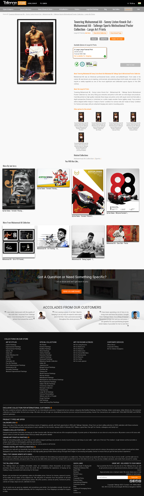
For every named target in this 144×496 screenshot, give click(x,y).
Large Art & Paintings (46, 392)
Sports (97, 159)
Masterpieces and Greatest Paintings (51, 380)
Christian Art (44, 369)
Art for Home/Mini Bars (81, 353)
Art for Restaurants (79, 355)
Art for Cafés (77, 359)
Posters (77, 9)
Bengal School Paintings (47, 367)
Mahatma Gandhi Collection (48, 361)
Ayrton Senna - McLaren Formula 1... (117, 213)
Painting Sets (44, 390)
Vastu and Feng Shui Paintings (49, 402)
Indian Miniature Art (12, 355)
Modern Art (9, 357)
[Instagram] (137, 481)
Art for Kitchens (78, 349)
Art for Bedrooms (79, 347)
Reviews (76, 472)
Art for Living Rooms (80, 345)
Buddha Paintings (45, 349)
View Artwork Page (115, 33)
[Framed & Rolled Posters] (25, 430)
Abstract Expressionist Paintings (16, 371)
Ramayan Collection (46, 388)
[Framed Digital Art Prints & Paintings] (35, 447)
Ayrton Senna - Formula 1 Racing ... (12, 211)
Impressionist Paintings (13, 349)
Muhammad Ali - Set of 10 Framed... (13, 259)
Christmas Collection (46, 386)
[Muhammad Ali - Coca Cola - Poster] (123, 233)
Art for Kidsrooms (79, 351)
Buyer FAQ (76, 470)
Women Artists (44, 375)
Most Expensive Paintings (48, 382)
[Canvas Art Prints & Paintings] (28, 437)
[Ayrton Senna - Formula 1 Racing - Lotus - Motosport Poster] (18, 189)
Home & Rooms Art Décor (45, 9)
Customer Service (79, 484)
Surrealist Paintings (12, 369)
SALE (138, 9)
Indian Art (9, 353)
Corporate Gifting (112, 347)
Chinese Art (43, 371)
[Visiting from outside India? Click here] (51, 408)
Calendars (128, 9)
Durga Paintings (45, 398)
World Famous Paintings (47, 373)
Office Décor (111, 345)
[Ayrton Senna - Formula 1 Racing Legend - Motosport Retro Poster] (53, 178)
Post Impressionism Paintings (15, 365)
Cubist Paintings (11, 345)
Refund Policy (77, 474)
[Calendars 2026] (16, 422)
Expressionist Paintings (13, 347)
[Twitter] (131, 481)
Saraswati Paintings (46, 359)
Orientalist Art (10, 361)
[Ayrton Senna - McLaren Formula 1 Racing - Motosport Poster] (123, 190)
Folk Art (8, 359)
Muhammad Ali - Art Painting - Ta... (47, 248)
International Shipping (80, 482)
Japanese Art (44, 365)
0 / (130, 3)
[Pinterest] (140, 481)
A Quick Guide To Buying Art (82, 466)
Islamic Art (9, 351)
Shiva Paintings (44, 351)
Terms (75, 476)
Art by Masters (63, 9)
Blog (105, 9)
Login (29, 3)
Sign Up (34, 3)
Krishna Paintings (45, 347)
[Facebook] (134, 481)
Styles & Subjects (8, 9)
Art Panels (43, 345)
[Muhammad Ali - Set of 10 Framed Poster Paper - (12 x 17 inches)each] (18, 241)
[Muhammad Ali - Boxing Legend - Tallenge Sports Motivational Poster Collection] (88, 241)
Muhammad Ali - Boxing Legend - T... (83, 259)
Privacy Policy (77, 480)
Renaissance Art (11, 367)
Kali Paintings (44, 400)
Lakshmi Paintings (45, 357)
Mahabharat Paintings (47, 377)
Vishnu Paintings (45, 353)
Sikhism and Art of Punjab (48, 396)
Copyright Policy (78, 478)
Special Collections (25, 9)
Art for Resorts (78, 357)
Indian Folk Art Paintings (47, 384)
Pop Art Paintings (11, 363)
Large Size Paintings (92, 9)
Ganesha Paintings (46, 355)
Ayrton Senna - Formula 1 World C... (82, 216)
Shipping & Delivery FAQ (81, 468)
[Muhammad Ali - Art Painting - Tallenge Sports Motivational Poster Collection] (53, 236)
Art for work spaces (79, 361)
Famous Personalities (47, 394)
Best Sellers (116, 9)
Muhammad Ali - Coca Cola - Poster (117, 243)
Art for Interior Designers (115, 349)
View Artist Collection (100, 33)
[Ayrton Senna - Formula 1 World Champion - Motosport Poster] (88, 191)
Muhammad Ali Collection (84, 159)
